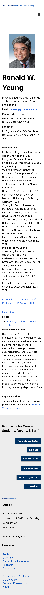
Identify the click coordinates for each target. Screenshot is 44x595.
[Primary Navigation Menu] (4, 24)
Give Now (8, 557)
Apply (6, 554)
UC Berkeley (10, 579)
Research (8, 564)
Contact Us (9, 568)
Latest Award (9, 312)
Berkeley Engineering (15, 583)
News (6, 586)
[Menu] (39, 14)
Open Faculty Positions (16, 576)
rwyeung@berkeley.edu (23, 109)
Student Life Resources (16, 561)
